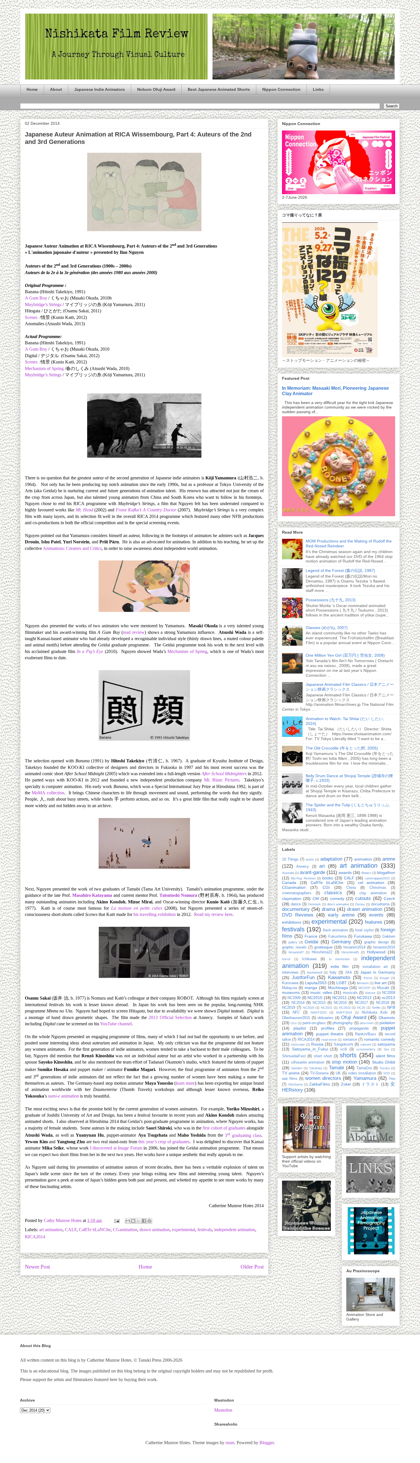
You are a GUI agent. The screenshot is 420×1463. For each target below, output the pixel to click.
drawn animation (154, 1229)
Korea (368, 978)
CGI (326, 887)
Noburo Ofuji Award (156, 89)
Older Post (252, 1267)
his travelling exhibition (154, 914)
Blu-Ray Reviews (303, 878)
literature (363, 983)
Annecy (302, 867)
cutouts (363, 898)
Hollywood (376, 952)
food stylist (364, 930)
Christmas (377, 888)
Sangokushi (343, 1044)
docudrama (380, 904)
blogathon (386, 872)
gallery (292, 942)
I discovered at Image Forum (116, 1148)
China (351, 888)
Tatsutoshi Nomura (178, 895)
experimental (183, 1229)
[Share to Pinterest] (149, 1221)
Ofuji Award (353, 1017)
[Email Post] (116, 1220)
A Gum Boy (36, 349)
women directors (323, 1078)
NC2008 (388, 993)
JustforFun (303, 977)
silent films (385, 1056)
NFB (391, 1007)
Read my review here (213, 914)
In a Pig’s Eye (90, 651)
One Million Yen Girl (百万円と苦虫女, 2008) (345, 655)
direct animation (338, 904)
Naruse (370, 992)
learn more (185, 1083)
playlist (299, 1028)
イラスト (370, 1084)
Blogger (266, 1442)
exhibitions (291, 922)
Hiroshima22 (322, 952)
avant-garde (312, 872)
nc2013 (388, 997)
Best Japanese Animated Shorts (219, 89)
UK (338, 1073)
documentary (296, 909)
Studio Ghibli (383, 1062)
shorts (348, 1055)
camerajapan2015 (377, 878)
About (56, 89)
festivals (204, 1229)
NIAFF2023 (319, 1012)
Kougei (384, 978)
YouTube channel (116, 1023)
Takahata (315, 1068)
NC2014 (298, 1003)
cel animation (371, 882)
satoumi (365, 1044)
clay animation (373, 893)
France (311, 936)
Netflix (376, 1007)
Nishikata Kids (375, 1012)
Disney (360, 904)
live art (381, 982)
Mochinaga (338, 987)
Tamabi (336, 1067)
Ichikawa (309, 959)
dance (296, 904)
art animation (51, 1229)
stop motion (344, 1062)
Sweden (296, 1068)
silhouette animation (308, 1062)
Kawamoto (339, 977)
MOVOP (364, 988)
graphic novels (294, 947)
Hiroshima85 (350, 952)
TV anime (291, 1073)
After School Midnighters (224, 773)
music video (321, 992)
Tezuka (384, 1068)
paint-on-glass (314, 1023)
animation (63, 1096)
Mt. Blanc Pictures (221, 779)
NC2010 (314, 997)
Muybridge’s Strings (43, 374)
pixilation (387, 1022)
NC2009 (294, 998)
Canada (289, 882)
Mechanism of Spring (44, 368)
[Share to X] (138, 1221)
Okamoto (387, 1017)
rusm (229, 1442)
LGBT (341, 982)
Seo (386, 1049)
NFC (296, 1012)
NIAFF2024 (344, 1012)
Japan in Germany (377, 972)
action (310, 859)
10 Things (290, 859)
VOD (386, 1073)
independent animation (234, 1229)
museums (291, 992)
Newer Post (37, 1267)
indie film (340, 966)
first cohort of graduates (224, 1128)
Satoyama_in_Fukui (310, 1049)
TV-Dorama (319, 1073)
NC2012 (364, 997)
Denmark (314, 904)
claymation (291, 898)
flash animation (335, 930)
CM (316, 898)
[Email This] (128, 1221)
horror (286, 959)
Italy (333, 972)
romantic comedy (379, 1039)
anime (388, 859)
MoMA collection (48, 792)
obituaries (325, 1018)
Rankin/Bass (365, 1034)
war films (289, 1079)
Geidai (311, 941)
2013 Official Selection (170, 1017)
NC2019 (288, 1008)
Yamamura (364, 1078)
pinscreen (366, 1023)
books (327, 878)
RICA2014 (35, 1236)
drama (328, 909)
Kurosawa (290, 983)
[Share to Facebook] (144, 1221)
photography (343, 1023)
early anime (341, 915)
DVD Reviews (297, 915)
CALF (71, 1229)
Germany (341, 941)
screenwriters (365, 1049)
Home (32, 89)
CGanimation (125, 1229)
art (322, 866)
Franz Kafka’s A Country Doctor (146, 509)
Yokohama (295, 1084)
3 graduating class (243, 1135)
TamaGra (364, 1068)
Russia (317, 1044)
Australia (288, 873)
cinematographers (296, 893)
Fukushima (337, 937)
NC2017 (361, 1003)
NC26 (361, 1007)
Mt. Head (84, 509)
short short (323, 1056)
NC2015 (319, 1003)
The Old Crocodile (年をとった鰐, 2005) (342, 748)
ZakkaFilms (319, 1084)
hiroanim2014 (354, 947)
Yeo (392, 1079)
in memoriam (339, 959)
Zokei (346, 1084)
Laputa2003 (316, 982)
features (373, 922)
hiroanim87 (296, 952)
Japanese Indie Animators (99, 89)
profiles (327, 1028)
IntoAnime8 (314, 972)
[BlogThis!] (133, 1221)
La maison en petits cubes (136, 908)
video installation (362, 1073)
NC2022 (345, 1007)
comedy (337, 898)
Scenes (31, 317)
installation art (375, 967)
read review (134, 632)
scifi (343, 1049)
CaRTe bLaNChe (95, 1229)
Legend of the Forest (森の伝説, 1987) (340, 570)
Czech (389, 898)
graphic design (376, 942)
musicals (350, 993)
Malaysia (289, 988)
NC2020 (308, 1007)
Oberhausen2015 (296, 1018)
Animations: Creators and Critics (72, 548)
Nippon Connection (281, 89)
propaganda (359, 1028)
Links (318, 89)
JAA (348, 972)
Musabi (383, 988)
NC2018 (382, 1003)
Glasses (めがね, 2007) (327, 627)
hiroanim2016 (384, 947)
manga (311, 987)
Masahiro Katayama (92, 895)
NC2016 (340, 1003)
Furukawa (363, 936)
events (376, 915)
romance (350, 1040)
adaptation (331, 859)
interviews (290, 972)
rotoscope (298, 1044)
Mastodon (223, 1410)
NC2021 (326, 1007)
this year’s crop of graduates (163, 1141)
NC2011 (339, 997)
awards (345, 872)
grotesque (323, 947)
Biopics (366, 873)
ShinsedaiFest (294, 1056)
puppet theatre (329, 1034)
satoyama (386, 1044)
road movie (329, 1039)
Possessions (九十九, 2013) (331, 600)
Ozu (294, 1023)
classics (333, 892)
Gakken (388, 937)
